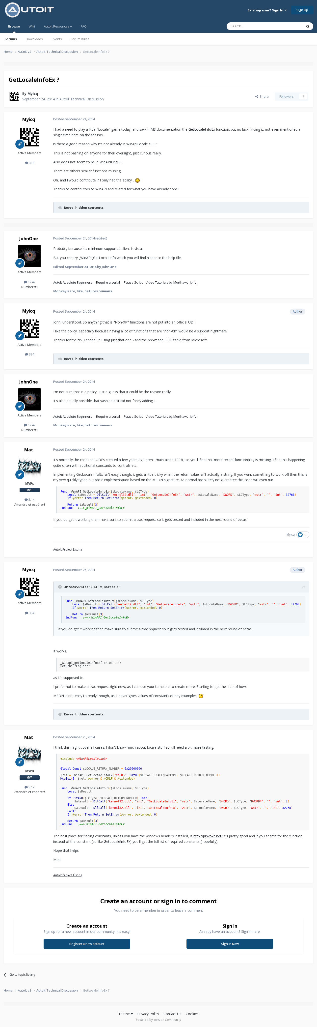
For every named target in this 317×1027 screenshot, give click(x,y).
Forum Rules (80, 39)
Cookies (192, 1013)
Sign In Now (230, 943)
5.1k (31, 499)
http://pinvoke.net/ (208, 836)
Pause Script (133, 282)
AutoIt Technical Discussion (81, 99)
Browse (14, 26)
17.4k (31, 282)
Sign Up (302, 10)
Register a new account (87, 943)
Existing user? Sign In (266, 10)
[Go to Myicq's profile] (14, 96)
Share (263, 96)
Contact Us (172, 1013)
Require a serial (108, 282)
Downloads (34, 39)
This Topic (288, 26)
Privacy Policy (148, 1013)
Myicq (32, 93)
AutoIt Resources (57, 26)
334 (31, 162)
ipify (193, 282)
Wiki (32, 26)
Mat (28, 450)
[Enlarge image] (137, 180)
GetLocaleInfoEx (201, 129)
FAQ (84, 26)
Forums (10, 39)
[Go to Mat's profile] (29, 467)
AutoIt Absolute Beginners (72, 282)
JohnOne (28, 238)
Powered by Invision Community (158, 1020)
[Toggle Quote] (60, 587)
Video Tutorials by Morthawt (167, 282)
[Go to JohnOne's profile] (29, 256)
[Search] (307, 26)
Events (57, 39)
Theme (124, 1013)
